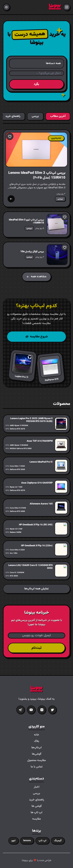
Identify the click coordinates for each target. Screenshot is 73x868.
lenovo (27, 841)
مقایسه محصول (36, 760)
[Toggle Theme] (6, 7)
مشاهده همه (38, 276)
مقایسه (36, 819)
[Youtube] (31, 710)
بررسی (36, 793)
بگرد (36, 84)
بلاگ (36, 741)
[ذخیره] (9, 136)
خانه (36, 735)
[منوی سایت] (66, 7)
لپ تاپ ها (36, 813)
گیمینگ (57, 841)
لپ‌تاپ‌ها (36, 748)
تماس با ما (37, 767)
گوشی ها (37, 806)
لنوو (13, 841)
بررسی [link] (60, 198)
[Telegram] (20, 710)
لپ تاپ (42, 841)
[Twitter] (52, 710)
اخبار (36, 787)
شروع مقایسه (39, 336)
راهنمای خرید (36, 800)
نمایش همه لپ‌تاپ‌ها (36, 589)
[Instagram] (42, 710)
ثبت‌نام (36, 648)
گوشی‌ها (36, 754)
